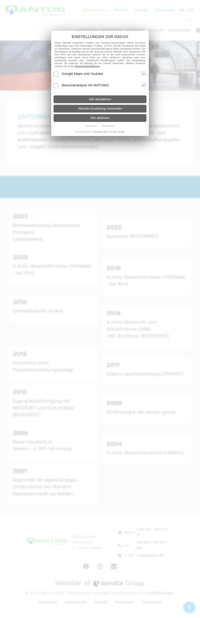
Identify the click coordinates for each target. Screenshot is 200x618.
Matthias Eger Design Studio (109, 132)
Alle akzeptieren (100, 99)
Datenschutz (108, 126)
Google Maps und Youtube (82, 74)
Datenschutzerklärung (87, 66)
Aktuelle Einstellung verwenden (100, 108)
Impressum (91, 126)
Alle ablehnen (100, 118)
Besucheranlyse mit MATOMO (85, 85)
